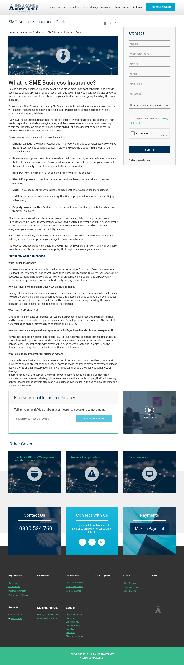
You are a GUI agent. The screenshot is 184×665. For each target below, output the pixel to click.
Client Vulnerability (74, 636)
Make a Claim (129, 590)
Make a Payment (149, 528)
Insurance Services (74, 586)
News (126, 7)
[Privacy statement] (131, 118)
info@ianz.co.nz (18, 614)
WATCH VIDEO (149, 417)
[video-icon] (149, 411)
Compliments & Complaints (73, 627)
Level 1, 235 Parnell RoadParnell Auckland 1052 (48, 616)
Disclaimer (71, 618)
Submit (149, 149)
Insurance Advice (73, 590)
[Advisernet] (24, 7)
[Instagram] (101, 542)
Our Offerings (91, 7)
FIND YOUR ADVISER (161, 6)
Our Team (12, 583)
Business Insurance (75, 582)
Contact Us (13, 607)
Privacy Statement (74, 614)
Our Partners (14, 586)
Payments (106, 7)
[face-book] (82, 542)
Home (11, 32)
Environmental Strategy (18, 595)
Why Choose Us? (58, 7)
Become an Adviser (17, 590)
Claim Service (129, 583)
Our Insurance (72, 575)
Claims (117, 7)
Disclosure (137, 7)
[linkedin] (92, 542)
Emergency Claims (131, 587)
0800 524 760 (35, 528)
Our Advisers (75, 7)
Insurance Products (31, 32)
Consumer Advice (74, 621)
